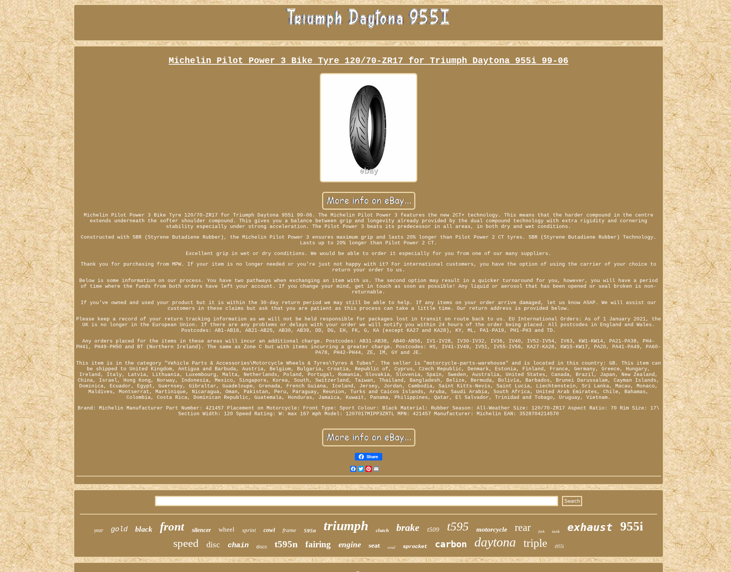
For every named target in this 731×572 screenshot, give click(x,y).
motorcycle (491, 529)
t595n (286, 544)
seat (374, 545)
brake (408, 527)
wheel (227, 529)
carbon (451, 544)
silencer (201, 530)
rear (523, 527)
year (98, 530)
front (172, 526)
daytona (495, 542)
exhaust (590, 527)
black (143, 529)
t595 (458, 526)
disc (213, 544)
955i (631, 526)
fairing (318, 544)
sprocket (415, 546)
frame (289, 530)
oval (391, 547)
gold (119, 529)
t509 (433, 529)
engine (349, 544)
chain (238, 545)
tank (556, 531)
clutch (382, 530)
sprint (249, 530)
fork (541, 531)
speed (186, 543)
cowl (269, 530)
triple (535, 543)
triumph (346, 525)
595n (310, 531)
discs (261, 547)
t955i (559, 546)
